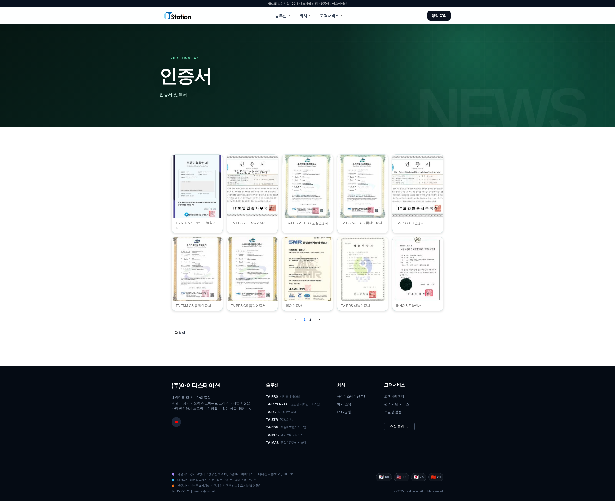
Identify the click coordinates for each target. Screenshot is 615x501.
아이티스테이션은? (351, 396)
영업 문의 (439, 15)
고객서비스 (329, 15)
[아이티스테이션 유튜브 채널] (176, 422)
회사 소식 (344, 404)
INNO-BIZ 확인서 (408, 306)
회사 (303, 15)
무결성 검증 (393, 412)
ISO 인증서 (294, 306)
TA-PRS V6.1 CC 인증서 (249, 223)
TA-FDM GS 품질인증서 (193, 306)
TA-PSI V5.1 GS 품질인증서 (361, 223)
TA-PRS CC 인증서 (410, 223)
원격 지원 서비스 (396, 404)
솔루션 (280, 15)
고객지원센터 (394, 396)
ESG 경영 (344, 412)
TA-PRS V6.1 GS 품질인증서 (307, 223)
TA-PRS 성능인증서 (355, 306)
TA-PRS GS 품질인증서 (248, 306)
